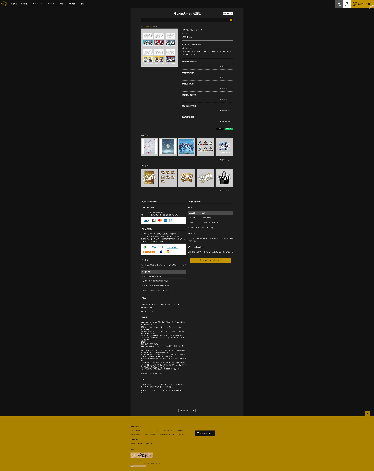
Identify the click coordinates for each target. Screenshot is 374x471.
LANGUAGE (228, 13)
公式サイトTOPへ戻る (187, 410)
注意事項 (159, 354)
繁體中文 (149, 443)
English (140, 443)
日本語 (133, 443)
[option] (159, 47)
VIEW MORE (224, 160)
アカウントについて (154, 430)
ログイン (347, 5)
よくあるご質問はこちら (206, 433)
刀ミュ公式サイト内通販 (339, 5)
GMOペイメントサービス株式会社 (156, 350)
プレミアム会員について (137, 430)
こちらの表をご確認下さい (211, 222)
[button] (25, 4)
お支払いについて (169, 430)
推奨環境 (181, 434)
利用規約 (180, 430)
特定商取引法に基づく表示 (167, 434)
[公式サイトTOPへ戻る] (367, 413)
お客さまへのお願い (150, 434)
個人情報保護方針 (136, 434)
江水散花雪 (184, 33)
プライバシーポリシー (175, 354)
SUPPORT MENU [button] (136, 426)
